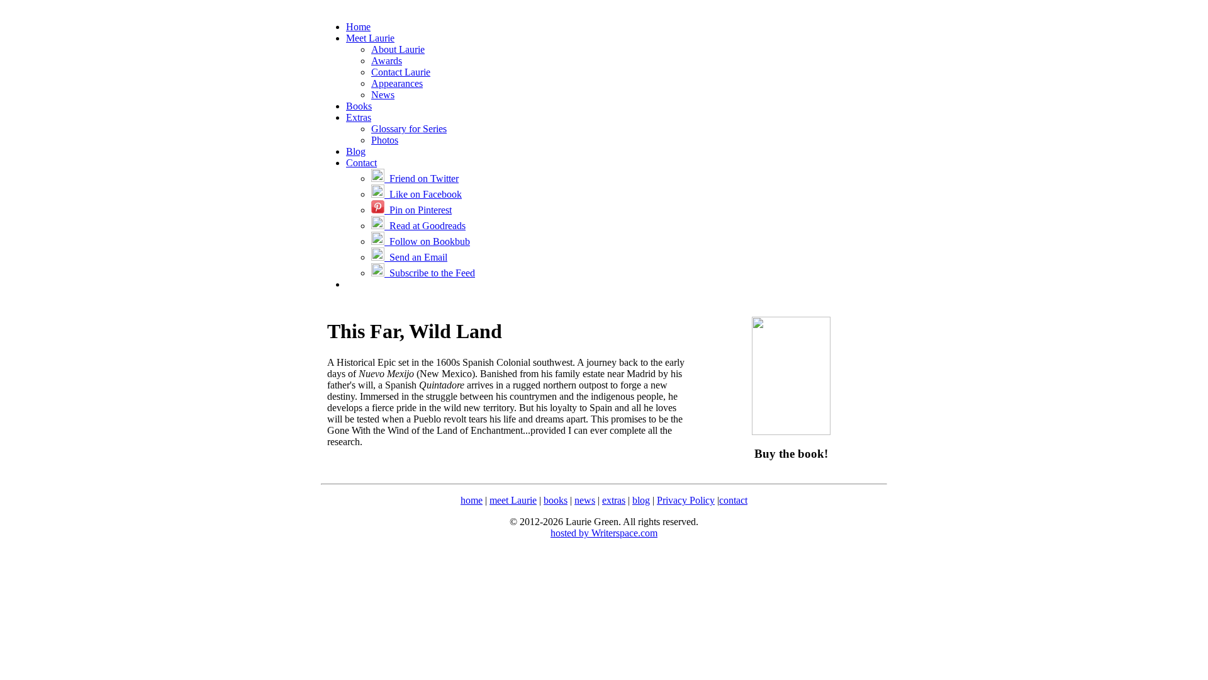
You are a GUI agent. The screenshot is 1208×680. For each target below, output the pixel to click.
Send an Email (415, 257)
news (584, 500)
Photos (384, 140)
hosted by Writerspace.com (604, 533)
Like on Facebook (423, 194)
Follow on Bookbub (427, 241)
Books (359, 106)
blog (641, 500)
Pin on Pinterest (418, 210)
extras (613, 500)
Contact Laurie (400, 72)
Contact (361, 162)
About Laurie (398, 49)
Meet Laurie (370, 38)
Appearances (397, 83)
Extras (358, 117)
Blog (356, 151)
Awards (386, 60)
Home (358, 26)
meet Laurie (513, 500)
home (472, 500)
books (556, 500)
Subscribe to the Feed (429, 273)
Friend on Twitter (421, 178)
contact (733, 500)
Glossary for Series (409, 128)
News (382, 94)
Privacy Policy (686, 500)
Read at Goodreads (425, 225)
